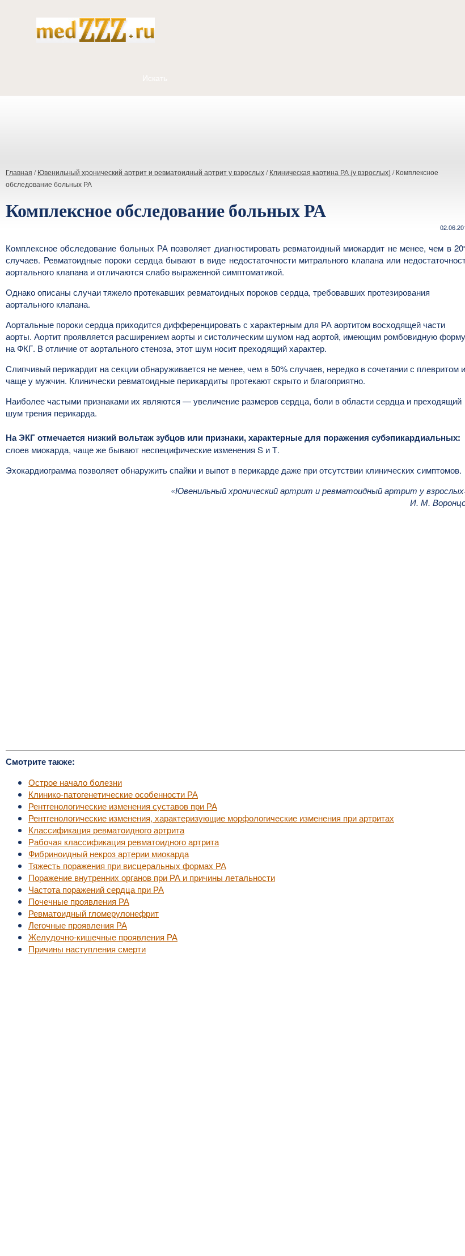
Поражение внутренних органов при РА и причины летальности (151, 877)
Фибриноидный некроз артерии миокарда (108, 853)
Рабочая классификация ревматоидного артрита (123, 842)
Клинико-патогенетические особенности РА (113, 794)
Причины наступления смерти (87, 949)
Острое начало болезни (75, 782)
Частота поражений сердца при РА (96, 889)
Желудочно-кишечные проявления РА (102, 937)
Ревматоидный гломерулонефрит (93, 913)
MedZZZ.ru (68, 1219)
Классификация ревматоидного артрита (106, 830)
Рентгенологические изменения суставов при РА (122, 806)
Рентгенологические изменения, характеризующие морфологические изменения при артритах (211, 818)
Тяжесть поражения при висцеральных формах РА (127, 865)
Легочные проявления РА (77, 925)
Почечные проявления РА (78, 901)
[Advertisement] (232, 126)
